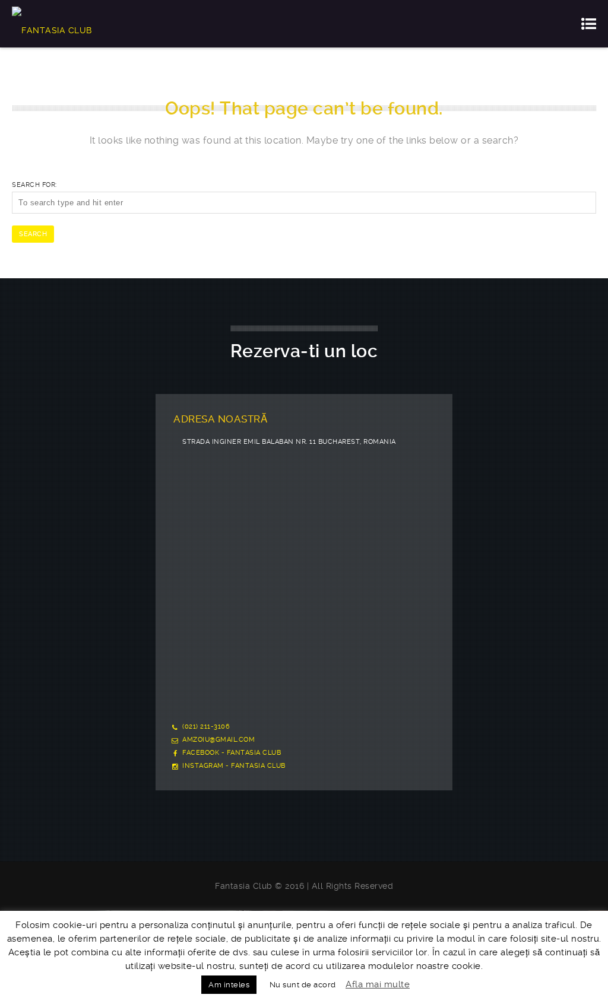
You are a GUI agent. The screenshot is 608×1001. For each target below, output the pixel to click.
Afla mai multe (378, 984)
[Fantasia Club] (52, 23)
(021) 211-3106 (206, 726)
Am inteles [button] (228, 984)
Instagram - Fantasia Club (234, 766)
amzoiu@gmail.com (218, 739)
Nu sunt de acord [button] (303, 984)
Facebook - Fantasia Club (231, 753)
